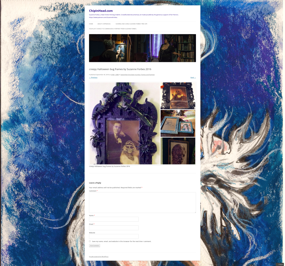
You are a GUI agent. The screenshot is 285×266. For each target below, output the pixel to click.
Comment (93, 191)
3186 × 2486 (115, 75)
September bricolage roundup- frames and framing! (138, 75)
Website (92, 233)
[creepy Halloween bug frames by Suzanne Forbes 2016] (142, 123)
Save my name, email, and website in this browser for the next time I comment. (121, 241)
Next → (193, 77)
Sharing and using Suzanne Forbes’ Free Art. (132, 24)
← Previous (93, 77)
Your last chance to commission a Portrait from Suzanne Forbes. (113, 29)
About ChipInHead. (104, 24)
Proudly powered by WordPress (98, 257)
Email (92, 224)
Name (92, 215)
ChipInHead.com (101, 11)
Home (91, 24)
